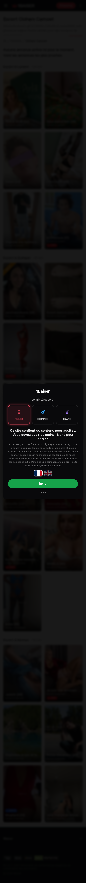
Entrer (43, 483)
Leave (43, 492)
